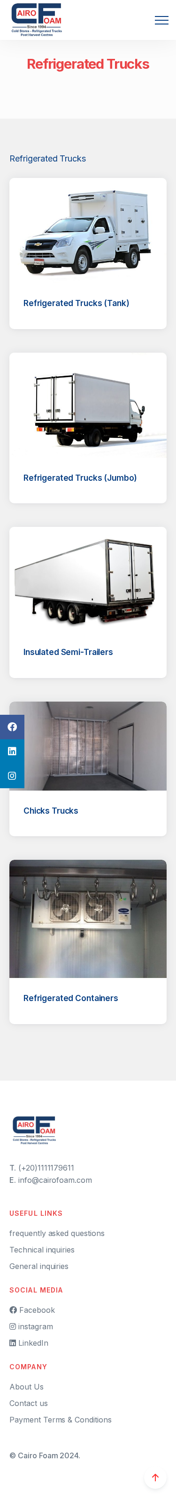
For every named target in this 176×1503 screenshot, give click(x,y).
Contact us (28, 1403)
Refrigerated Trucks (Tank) (76, 303)
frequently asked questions (57, 1233)
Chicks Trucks (50, 811)
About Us (26, 1386)
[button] (162, 20)
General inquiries (39, 1266)
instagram (34, 1326)
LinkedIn (32, 1343)
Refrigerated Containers (70, 998)
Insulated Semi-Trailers (68, 652)
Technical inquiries (42, 1249)
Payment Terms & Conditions (60, 1419)
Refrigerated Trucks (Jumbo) (80, 478)
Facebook (36, 1310)
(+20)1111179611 (46, 1167)
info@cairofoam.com (55, 1180)
